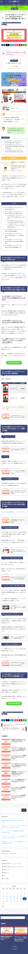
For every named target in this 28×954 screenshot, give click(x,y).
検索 (24, 810)
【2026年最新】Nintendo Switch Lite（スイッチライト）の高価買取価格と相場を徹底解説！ (17, 664)
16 (24, 896)
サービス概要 (14, 946)
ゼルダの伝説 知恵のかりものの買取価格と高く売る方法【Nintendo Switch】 (17, 492)
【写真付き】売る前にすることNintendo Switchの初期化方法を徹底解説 (17, 551)
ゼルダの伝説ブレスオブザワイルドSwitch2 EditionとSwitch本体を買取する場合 (14, 241)
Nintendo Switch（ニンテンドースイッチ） (12, 863)
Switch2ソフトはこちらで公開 (13, 407)
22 (20, 898)
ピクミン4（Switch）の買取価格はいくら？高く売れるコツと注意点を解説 (17, 472)
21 (17, 898)
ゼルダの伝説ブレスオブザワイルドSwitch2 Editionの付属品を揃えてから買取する (16, 217)
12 (10, 896)
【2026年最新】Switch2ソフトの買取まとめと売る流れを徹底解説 (17, 416)
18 (6, 898)
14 (17, 896)
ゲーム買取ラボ (14, 1)
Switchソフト (6, 872)
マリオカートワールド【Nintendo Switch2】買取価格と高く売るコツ (17, 450)
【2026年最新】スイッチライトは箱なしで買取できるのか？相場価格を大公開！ (17, 607)
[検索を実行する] (26, 917)
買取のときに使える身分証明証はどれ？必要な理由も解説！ (17, 637)
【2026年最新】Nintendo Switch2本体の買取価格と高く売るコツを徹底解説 (17, 521)
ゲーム (4, 22)
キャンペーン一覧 (14, 108)
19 (10, 898)
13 (14, 896)
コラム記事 (5, 878)
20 (14, 898)
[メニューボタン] (26, 1)
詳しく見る (14, 8)
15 (20, 896)
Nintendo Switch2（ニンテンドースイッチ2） (13, 22)
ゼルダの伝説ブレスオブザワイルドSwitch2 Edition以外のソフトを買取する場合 (14, 235)
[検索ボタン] (1, 1)
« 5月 (3, 906)
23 (24, 898)
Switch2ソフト (4, 24)
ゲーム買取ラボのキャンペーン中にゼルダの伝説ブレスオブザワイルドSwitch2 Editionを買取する (16, 225)
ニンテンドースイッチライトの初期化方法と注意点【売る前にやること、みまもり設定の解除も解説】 (17, 578)
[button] (3, 45)
